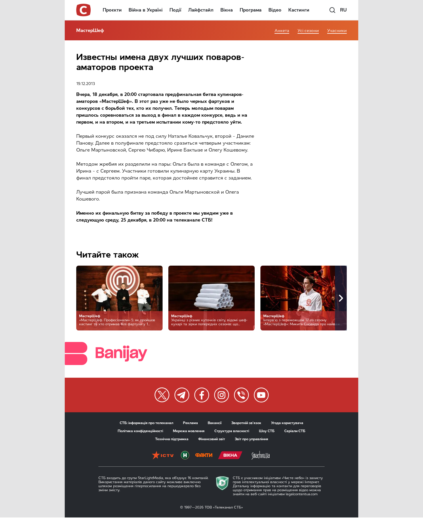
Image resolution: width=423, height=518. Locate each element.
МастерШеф (90, 30)
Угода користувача (287, 423)
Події (175, 10)
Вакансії (215, 423)
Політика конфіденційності (140, 431)
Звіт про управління (251, 439)
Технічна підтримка (171, 439)
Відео (274, 10)
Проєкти (112, 10)
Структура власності (231, 431)
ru (343, 10)
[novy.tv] (185, 456)
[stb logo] (83, 10)
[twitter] (162, 394)
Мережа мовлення (189, 431)
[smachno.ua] (260, 456)
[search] (332, 10)
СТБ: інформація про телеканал (146, 423)
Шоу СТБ (267, 431)
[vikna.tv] (230, 456)
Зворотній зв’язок (246, 423)
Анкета (282, 30)
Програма (251, 10)
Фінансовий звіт (211, 439)
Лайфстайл (201, 10)
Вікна (226, 10)
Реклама (190, 423)
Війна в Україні (146, 10)
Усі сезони (308, 30)
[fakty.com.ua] (203, 456)
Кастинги (298, 10)
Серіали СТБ (294, 431)
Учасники (337, 30)
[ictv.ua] (162, 456)
